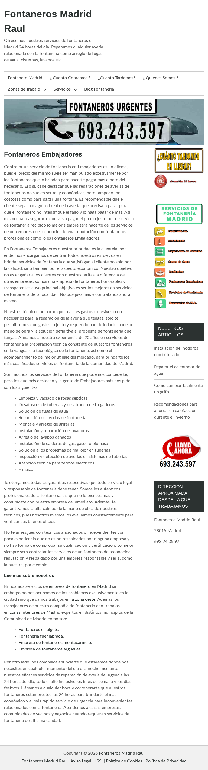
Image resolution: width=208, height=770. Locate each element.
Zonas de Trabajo (24, 89)
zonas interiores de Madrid (35, 612)
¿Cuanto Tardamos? (116, 78)
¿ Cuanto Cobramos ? (70, 78)
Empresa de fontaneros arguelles (49, 649)
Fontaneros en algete (38, 630)
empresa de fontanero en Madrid (80, 586)
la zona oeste (83, 599)
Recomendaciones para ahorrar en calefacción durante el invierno (176, 410)
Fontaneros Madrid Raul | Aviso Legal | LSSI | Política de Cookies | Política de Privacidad (104, 761)
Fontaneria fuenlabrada (41, 636)
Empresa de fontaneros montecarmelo (55, 642)
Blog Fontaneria (99, 89)
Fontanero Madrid (25, 78)
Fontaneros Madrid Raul (122, 753)
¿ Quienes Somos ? (160, 78)
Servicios (62, 89)
